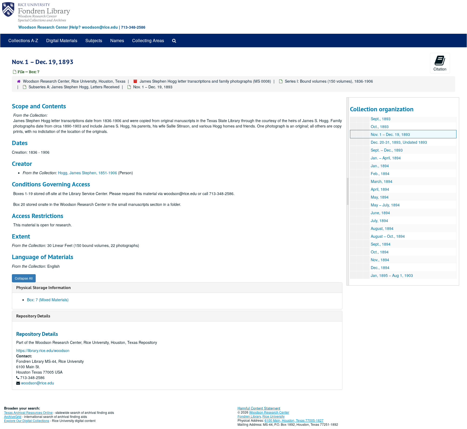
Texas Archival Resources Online (28, 412)
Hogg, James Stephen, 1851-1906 (87, 172)
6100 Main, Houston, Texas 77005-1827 (294, 420)
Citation (439, 69)
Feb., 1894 (380, 173)
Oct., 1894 (380, 251)
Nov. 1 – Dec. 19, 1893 (390, 134)
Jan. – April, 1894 (386, 157)
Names (117, 40)
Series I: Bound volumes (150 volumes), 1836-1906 (329, 81)
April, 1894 (380, 189)
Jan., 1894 (380, 165)
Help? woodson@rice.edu (94, 27)
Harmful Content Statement (259, 408)
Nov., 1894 (380, 259)
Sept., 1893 (381, 118)
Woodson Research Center (43, 27)
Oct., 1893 (380, 126)
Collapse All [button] (24, 278)
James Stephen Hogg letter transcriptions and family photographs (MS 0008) (205, 81)
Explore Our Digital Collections (26, 420)
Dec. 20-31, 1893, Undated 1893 (399, 142)
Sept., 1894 (381, 244)
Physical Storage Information (43, 287)
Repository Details (33, 316)
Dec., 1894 (380, 267)
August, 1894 (382, 228)
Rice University (273, 416)
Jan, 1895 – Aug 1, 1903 (392, 275)
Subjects (93, 40)
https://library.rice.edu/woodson (42, 350)
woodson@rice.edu (37, 383)
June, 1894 (380, 212)
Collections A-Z (23, 40)
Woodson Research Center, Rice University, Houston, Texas (74, 81)
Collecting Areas (148, 40)
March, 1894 (381, 181)
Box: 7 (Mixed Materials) (48, 299)
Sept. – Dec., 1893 (387, 150)
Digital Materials (61, 40)
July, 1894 (379, 220)
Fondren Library (249, 416)
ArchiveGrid (12, 416)
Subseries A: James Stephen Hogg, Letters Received (74, 86)
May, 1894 (380, 197)
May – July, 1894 (385, 204)
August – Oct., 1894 (388, 236)
